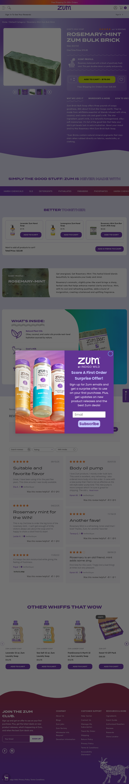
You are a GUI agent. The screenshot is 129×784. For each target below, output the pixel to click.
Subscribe (89, 423)
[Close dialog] (110, 353)
